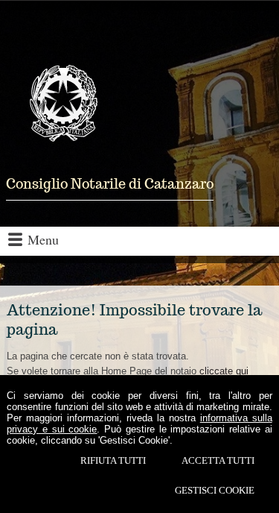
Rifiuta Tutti (113, 460)
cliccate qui (223, 371)
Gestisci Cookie (214, 490)
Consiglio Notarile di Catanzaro (110, 183)
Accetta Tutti (218, 460)
